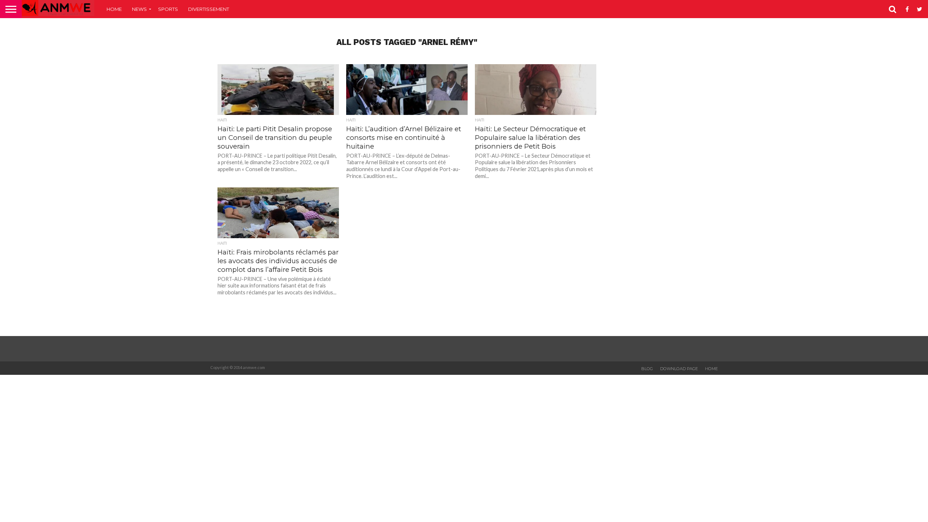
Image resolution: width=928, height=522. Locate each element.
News (139, 9)
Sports (168, 9)
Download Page (679, 368)
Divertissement (208, 9)
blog (647, 368)
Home (114, 9)
